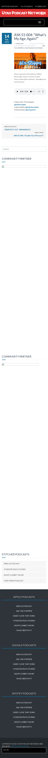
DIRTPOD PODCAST (9, 6)
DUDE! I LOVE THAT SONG (24, 616)
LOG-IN (6, 750)
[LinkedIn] (18, 2)
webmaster (20, 43)
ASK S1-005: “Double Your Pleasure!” (29, 134)
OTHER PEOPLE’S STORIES (15, 569)
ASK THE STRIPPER (24, 611)
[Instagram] (33, 2)
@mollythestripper (32, 107)
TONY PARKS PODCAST (14, 581)
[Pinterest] (29, 2)
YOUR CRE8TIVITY (24, 630)
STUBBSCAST (41, 6)
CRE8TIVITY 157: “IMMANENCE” (17, 128)
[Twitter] (22, 2)
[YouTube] (25, 2)
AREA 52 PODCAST (12, 564)
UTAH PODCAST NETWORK (33, 48)
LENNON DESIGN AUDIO (20, 746)
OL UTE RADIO (27, 6)
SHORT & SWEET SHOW (14, 575)
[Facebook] (14, 2)
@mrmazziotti (31, 110)
